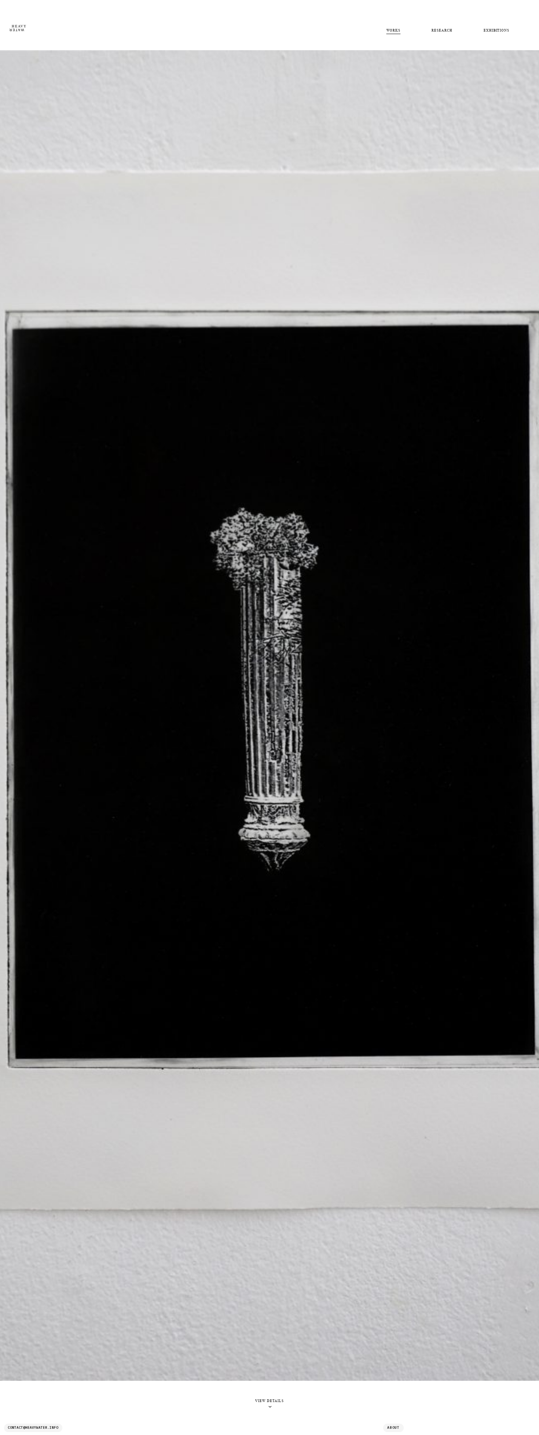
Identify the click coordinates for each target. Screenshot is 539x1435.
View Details (269, 1403)
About (393, 1427)
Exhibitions (496, 30)
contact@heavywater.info (33, 1427)
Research (442, 30)
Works (393, 30)
